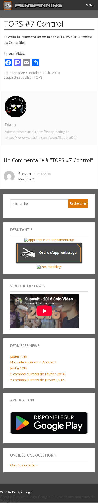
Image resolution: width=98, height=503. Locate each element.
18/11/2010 (42, 174)
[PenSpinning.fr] (37, 5)
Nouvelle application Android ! (33, 362)
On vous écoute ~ (24, 465)
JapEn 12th (18, 368)
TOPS (38, 77)
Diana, (23, 72)
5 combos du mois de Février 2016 (37, 374)
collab (27, 77)
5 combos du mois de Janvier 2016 (37, 379)
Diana (10, 124)
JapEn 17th (18, 356)
